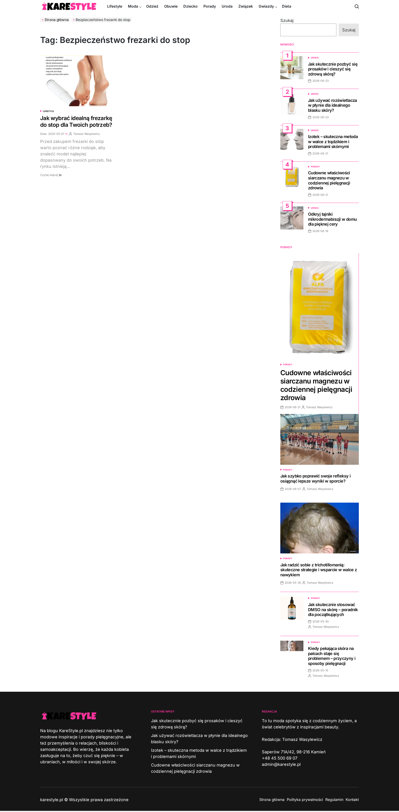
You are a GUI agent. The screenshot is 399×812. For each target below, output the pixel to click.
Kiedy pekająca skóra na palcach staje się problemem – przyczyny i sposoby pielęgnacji (331, 656)
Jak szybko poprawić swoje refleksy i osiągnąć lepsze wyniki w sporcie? (315, 478)
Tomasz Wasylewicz (86, 134)
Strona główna (271, 799)
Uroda (227, 6)
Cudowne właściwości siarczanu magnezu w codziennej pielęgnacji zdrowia (329, 180)
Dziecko (190, 6)
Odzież (152, 6)
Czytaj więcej (49, 175)
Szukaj (286, 20)
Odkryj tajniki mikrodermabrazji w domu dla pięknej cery (332, 219)
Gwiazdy (266, 6)
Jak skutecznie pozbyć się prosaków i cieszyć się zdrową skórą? (332, 69)
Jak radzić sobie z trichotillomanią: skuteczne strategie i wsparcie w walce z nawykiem (318, 569)
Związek (245, 6)
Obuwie (171, 6)
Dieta (286, 6)
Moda (133, 6)
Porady (209, 6)
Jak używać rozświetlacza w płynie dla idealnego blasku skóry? (332, 105)
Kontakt (352, 799)
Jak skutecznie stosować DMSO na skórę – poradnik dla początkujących (333, 609)
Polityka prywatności (305, 799)
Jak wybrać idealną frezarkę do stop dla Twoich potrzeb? (76, 121)
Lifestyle (114, 6)
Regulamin (334, 799)
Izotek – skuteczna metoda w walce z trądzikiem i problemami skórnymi (333, 141)
